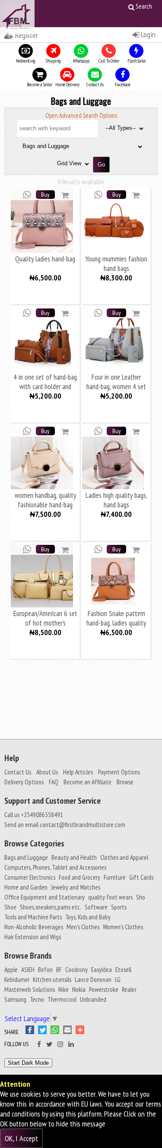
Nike (63, 989)
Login (147, 34)
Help (11, 758)
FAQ (53, 781)
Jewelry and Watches (75, 887)
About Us (47, 771)
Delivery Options (24, 781)
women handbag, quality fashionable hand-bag (45, 500)
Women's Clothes (123, 926)
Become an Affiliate (87, 781)
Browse (125, 781)
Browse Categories (34, 843)
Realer (129, 989)
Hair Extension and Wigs (32, 936)
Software (96, 907)
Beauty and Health (74, 857)
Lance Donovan (93, 979)
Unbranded (93, 999)
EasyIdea (101, 969)
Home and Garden (26, 887)
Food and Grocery (79, 877)
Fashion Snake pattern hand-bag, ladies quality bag (116, 618)
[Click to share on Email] (69, 1031)
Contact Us (17, 771)
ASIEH (28, 969)
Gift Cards (141, 877)
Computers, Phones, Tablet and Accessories (55, 867)
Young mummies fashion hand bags (116, 263)
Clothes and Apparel (124, 857)
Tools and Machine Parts (33, 916)
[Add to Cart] (65, 194)
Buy (45, 194)
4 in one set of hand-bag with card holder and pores (45, 381)
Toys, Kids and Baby (88, 916)
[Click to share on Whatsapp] (57, 1031)
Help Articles (78, 771)
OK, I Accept (21, 1138)
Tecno (37, 999)
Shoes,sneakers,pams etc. (50, 907)
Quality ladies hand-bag (45, 259)
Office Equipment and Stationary (44, 897)
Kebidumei (16, 979)
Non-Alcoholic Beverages (33, 926)
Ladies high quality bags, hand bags (116, 500)
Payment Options (119, 771)
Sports (119, 907)
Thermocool (62, 999)
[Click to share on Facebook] (31, 1031)
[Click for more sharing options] (81, 1031)
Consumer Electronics (29, 877)
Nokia (79, 989)
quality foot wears (110, 897)
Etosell (123, 969)
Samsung (15, 999)
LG (118, 979)
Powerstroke (103, 989)
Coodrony (76, 969)
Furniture (115, 877)
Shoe (10, 907)
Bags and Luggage (26, 857)
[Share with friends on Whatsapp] (27, 194)
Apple (11, 969)
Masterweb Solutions (29, 989)
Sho (140, 897)
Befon (45, 969)
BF (59, 969)
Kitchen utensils (52, 979)
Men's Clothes (83, 926)
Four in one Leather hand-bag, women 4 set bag (116, 381)
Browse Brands (28, 955)
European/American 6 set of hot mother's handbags (45, 618)
